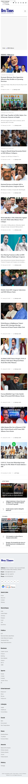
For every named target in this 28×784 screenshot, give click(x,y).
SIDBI (2, 664)
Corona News (4, 712)
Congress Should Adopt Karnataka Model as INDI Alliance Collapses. (13, 152)
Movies (2, 696)
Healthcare (3, 709)
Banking (3, 656)
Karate (2, 673)
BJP (2, 633)
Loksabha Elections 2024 (7, 74)
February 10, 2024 (6, 192)
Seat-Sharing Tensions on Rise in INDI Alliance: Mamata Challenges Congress (13, 256)
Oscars (2, 754)
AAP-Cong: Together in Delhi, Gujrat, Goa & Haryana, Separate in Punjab (13, 116)
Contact (3, 600)
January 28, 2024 (6, 298)
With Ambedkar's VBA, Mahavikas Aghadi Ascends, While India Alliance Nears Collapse (14, 220)
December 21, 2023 (6, 473)
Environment (4, 723)
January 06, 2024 (6, 437)
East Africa (3, 624)
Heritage (3, 765)
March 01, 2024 (5, 89)
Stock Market (4, 658)
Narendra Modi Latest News (7, 635)
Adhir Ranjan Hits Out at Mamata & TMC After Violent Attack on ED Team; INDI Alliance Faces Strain (13, 429)
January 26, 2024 (6, 333)
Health (2, 707)
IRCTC (2, 662)
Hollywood (3, 698)
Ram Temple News (5, 725)
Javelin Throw (4, 680)
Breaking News (4, 734)
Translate (7, 4)
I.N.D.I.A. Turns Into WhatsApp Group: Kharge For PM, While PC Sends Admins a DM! (13, 464)
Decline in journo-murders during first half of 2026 (15, 509)
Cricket (2, 676)
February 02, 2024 (6, 230)
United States (4, 613)
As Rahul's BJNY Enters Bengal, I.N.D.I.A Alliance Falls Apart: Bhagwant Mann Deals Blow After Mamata (13, 360)
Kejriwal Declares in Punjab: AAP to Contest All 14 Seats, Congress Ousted (12, 185)
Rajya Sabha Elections (6, 642)
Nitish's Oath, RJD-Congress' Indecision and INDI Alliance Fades (13, 291)
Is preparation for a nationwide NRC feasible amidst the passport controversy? (13, 528)
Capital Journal (4, 651)
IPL (1, 682)
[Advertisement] (14, 33)
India (2, 611)
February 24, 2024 (6, 125)
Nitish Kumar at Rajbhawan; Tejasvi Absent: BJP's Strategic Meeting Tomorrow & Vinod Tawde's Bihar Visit (13, 325)
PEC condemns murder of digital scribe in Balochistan (12, 494)
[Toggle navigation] (25, 11)
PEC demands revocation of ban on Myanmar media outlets (14, 537)
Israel (2, 620)
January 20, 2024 (6, 402)
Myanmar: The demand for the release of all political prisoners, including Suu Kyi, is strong (15, 544)
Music (2, 694)
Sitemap (3, 602)
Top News (4, 516)
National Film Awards (5, 747)
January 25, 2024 (6, 369)
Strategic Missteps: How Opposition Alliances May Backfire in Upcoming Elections (12, 79)
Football (3, 678)
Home (4, 48)
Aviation (3, 660)
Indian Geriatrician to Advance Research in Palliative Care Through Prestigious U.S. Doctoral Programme (15, 502)
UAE (2, 622)
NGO (2, 721)
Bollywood (3, 691)
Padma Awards (4, 756)
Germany (3, 615)
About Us (3, 597)
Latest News (5, 481)
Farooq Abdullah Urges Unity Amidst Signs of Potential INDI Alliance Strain (12, 395)
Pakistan (3, 618)
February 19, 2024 (6, 159)
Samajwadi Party (5, 640)
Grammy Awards (4, 752)
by (16, 89)
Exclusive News (4, 738)
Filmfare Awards (4, 750)
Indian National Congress (7, 638)
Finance (3, 653)
